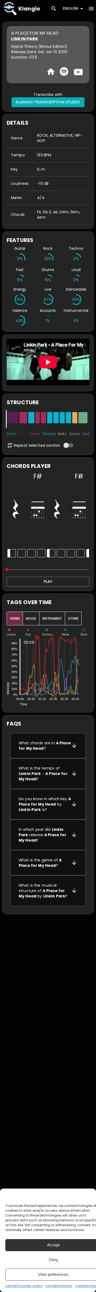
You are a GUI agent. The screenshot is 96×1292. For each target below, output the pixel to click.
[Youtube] (77, 71)
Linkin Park (24, 39)
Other (73, 618)
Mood (31, 618)
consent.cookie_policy (24, 1285)
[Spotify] (64, 71)
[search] (53, 8)
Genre (15, 618)
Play (48, 581)
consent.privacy (59, 1285)
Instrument (52, 618)
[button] (48, 745)
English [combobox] (70, 8)
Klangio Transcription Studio (48, 102)
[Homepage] (51, 71)
